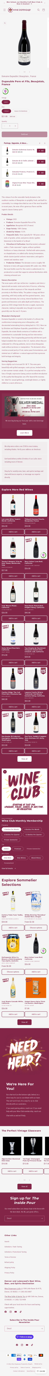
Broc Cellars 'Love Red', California (34, 562)
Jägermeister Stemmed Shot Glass (11, 1160)
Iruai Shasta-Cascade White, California (12, 1002)
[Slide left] (19, 71)
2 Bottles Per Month (11, 829)
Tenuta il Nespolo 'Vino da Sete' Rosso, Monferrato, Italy (12, 563)
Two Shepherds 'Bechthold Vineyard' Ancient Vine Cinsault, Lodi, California (35, 649)
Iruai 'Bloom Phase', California (9, 606)
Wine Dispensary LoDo (13, 1289)
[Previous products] (39, 143)
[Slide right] (29, 71)
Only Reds (7, 858)
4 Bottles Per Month (32, 829)
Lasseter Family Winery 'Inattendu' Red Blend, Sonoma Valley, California (35, 694)
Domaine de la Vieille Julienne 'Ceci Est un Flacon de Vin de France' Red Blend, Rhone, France (24, 161)
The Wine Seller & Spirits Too (15, 1297)
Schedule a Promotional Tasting (16, 1252)
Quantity (4, 121)
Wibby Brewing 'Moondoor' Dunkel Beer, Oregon (35, 916)
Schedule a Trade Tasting (13, 1247)
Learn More (24, 433)
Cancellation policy (32, 1371)
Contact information (19, 1371)
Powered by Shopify (26, 1364)
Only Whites (21, 858)
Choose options (36, 928)
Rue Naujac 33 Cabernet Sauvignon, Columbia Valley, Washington (13, 738)
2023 (7, 102)
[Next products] (44, 143)
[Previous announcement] (4, 3)
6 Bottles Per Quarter (12, 835)
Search (7, 1241)
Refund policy (9, 1262)
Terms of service (25, 1367)
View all (24, 759)
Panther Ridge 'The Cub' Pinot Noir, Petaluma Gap (11, 693)
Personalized (10, 863)
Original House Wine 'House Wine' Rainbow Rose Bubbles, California (24, 183)
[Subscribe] (41, 1218)
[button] (4, 9)
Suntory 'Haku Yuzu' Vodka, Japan (12, 916)
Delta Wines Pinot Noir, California (11, 649)
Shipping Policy (10, 1267)
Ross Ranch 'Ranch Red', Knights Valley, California (34, 606)
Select (6, 849)
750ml (7, 111)
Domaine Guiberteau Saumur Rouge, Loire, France (24, 150)
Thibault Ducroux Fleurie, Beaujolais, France (34, 520)
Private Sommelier (11, 840)
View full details (7, 868)
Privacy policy (14, 1367)
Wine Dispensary (16, 1364)
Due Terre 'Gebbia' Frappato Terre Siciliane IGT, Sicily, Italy (35, 738)
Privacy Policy (9, 1273)
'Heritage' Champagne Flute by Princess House (32, 1160)
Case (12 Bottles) (22, 111)
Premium (17, 849)
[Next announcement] (44, 3)
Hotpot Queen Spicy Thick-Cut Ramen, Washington (35, 1002)
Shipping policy (36, 1367)
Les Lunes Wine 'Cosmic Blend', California (11, 520)
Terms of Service (10, 1257)
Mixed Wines (36, 858)
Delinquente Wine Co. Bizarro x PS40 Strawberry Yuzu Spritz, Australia (12, 959)
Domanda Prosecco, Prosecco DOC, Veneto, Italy (24, 172)
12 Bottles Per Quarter (33, 835)
